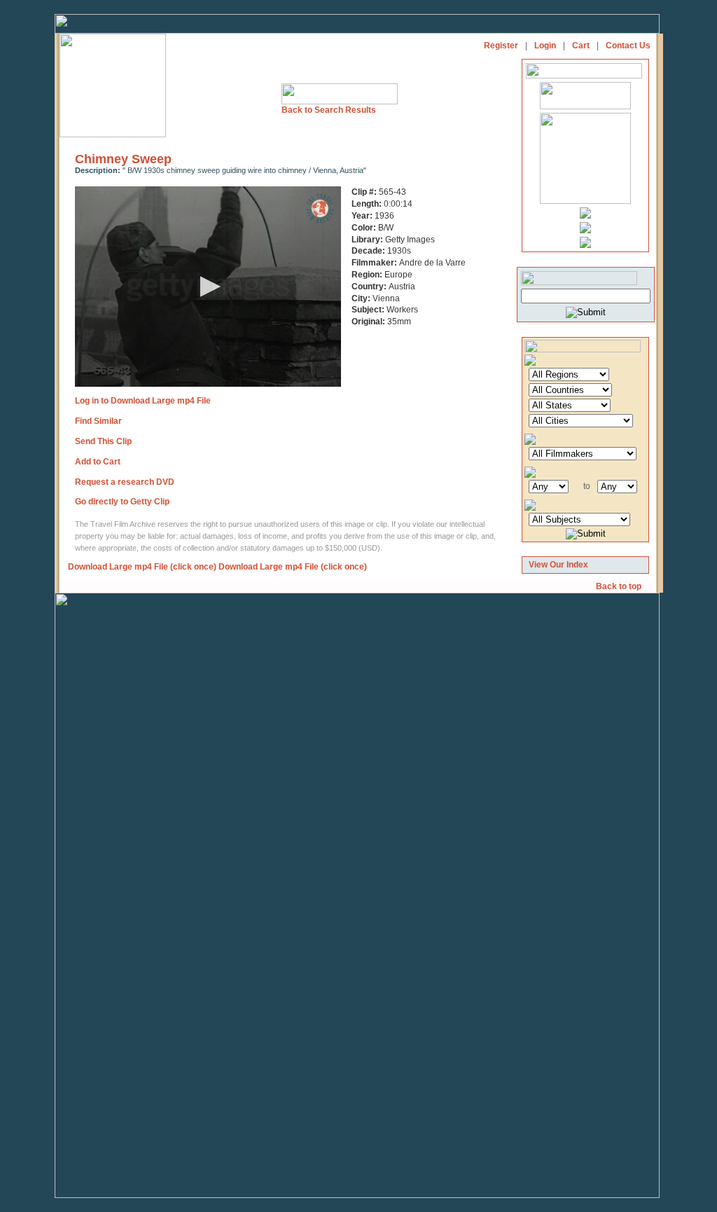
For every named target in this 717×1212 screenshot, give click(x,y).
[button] (208, 286)
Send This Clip (103, 441)
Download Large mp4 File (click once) (142, 567)
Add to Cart (97, 462)
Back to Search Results (328, 110)
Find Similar (98, 421)
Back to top (619, 586)
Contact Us (628, 45)
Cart (581, 45)
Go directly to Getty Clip (122, 502)
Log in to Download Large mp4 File (143, 401)
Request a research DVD (124, 482)
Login (545, 45)
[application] (208, 286)
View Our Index (558, 565)
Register (501, 45)
